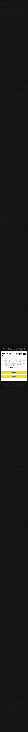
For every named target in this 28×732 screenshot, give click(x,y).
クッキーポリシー (13, 367)
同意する (14, 376)
